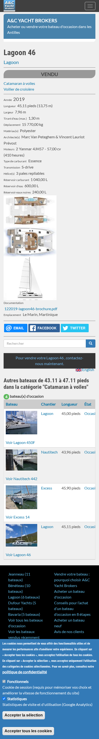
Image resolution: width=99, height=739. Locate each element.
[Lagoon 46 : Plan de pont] (49, 241)
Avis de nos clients (69, 631)
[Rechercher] (90, 343)
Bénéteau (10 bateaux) (19, 588)
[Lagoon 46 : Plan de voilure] (49, 278)
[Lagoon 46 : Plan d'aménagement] (49, 211)
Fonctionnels (18, 681)
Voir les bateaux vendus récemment (24, 634)
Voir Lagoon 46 (18, 554)
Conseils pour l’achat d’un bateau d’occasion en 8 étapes (72, 608)
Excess (46, 488)
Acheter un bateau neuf (69, 623)
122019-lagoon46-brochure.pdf (30, 308)
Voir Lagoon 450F (20, 442)
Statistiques (17, 698)
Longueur (69, 404)
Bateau (12, 404)
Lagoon (11, 62)
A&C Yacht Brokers (32, 20)
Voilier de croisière (19, 89)
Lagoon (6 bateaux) (24, 597)
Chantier (48, 404)
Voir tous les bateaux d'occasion (25, 623)
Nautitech (49, 452)
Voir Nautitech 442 (21, 478)
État (87, 404)
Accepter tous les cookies (28, 731)
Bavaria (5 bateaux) (24, 614)
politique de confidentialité (24, 671)
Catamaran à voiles (19, 83)
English (87, 369)
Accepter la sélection (24, 715)
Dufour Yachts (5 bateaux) (22, 605)
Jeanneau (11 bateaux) (19, 577)
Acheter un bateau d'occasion (69, 594)
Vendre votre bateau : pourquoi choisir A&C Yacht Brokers (72, 580)
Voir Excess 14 (18, 517)
